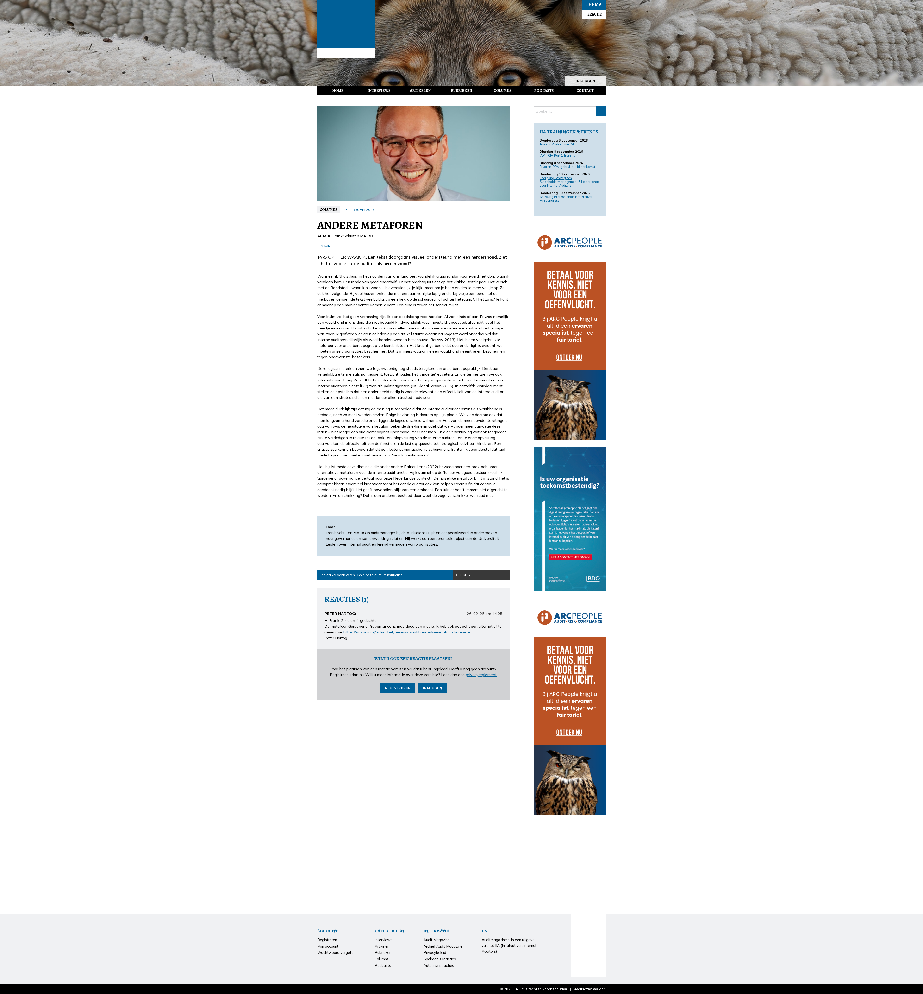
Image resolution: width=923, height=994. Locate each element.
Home (337, 90)
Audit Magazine (346, 24)
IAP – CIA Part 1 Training (557, 155)
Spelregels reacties (440, 959)
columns (328, 209)
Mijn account (327, 946)
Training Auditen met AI (557, 144)
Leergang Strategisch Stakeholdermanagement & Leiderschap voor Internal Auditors (570, 181)
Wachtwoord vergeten (336, 952)
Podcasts (544, 90)
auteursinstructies (388, 575)
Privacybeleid (435, 952)
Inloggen (585, 81)
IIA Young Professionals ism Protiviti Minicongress (566, 199)
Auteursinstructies (439, 965)
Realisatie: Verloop (590, 989)
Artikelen (420, 90)
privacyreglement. (481, 674)
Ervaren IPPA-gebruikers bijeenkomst (567, 167)
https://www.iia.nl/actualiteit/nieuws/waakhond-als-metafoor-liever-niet (407, 632)
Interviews (379, 90)
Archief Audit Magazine (443, 946)
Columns (502, 90)
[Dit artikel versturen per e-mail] (495, 575)
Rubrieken (461, 90)
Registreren (398, 688)
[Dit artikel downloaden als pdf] (505, 575)
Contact (585, 90)
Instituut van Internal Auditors (346, 53)
